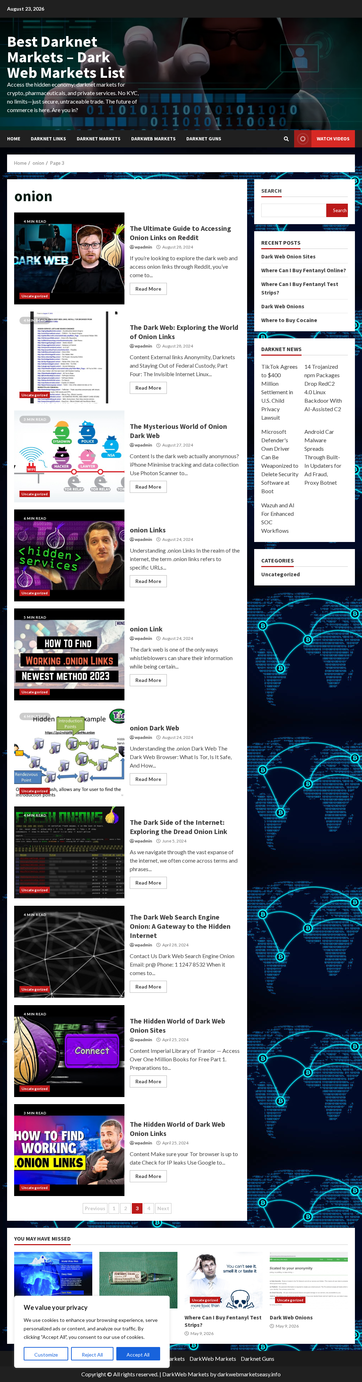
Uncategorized (35, 296)
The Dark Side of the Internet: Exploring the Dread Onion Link (69, 852)
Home (13, 138)
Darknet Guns (203, 138)
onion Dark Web (69, 753)
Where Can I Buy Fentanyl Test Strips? (224, 1280)
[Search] (286, 139)
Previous (95, 1208)
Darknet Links (48, 138)
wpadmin (143, 247)
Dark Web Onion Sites (288, 256)
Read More (148, 289)
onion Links (69, 555)
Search (271, 190)
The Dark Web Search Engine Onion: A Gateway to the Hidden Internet (69, 952)
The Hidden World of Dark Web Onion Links (69, 1150)
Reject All (92, 1355)
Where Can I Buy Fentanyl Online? (303, 270)
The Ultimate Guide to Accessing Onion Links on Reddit (69, 258)
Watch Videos (333, 138)
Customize (46, 1355)
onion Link (69, 654)
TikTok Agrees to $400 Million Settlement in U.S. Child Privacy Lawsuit (279, 392)
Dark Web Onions (282, 306)
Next (163, 1208)
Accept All (138, 1355)
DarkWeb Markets (153, 138)
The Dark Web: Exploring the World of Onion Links (69, 357)
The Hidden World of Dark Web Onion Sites (69, 1051)
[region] (92, 1332)
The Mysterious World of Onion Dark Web (69, 456)
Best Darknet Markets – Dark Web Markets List (65, 56)
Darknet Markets (99, 138)
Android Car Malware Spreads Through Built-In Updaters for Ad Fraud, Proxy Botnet (322, 457)
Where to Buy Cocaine (289, 319)
